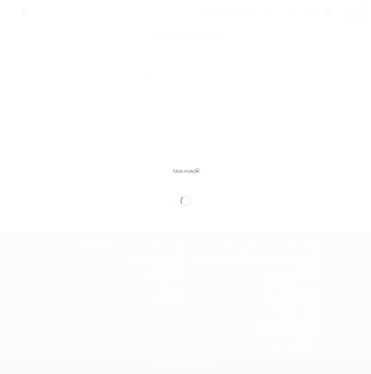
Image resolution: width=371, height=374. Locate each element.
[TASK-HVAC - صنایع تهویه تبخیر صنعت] (186, 177)
